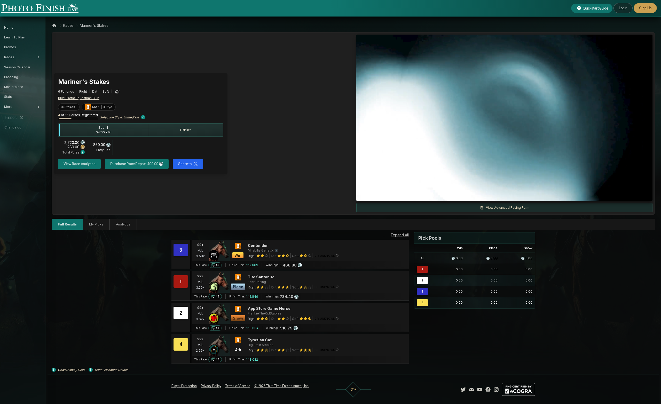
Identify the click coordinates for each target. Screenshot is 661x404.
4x (429, 194)
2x (421, 194)
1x (412, 194)
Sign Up (645, 8)
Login (623, 8)
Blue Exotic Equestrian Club (78, 98)
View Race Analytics (79, 164)
